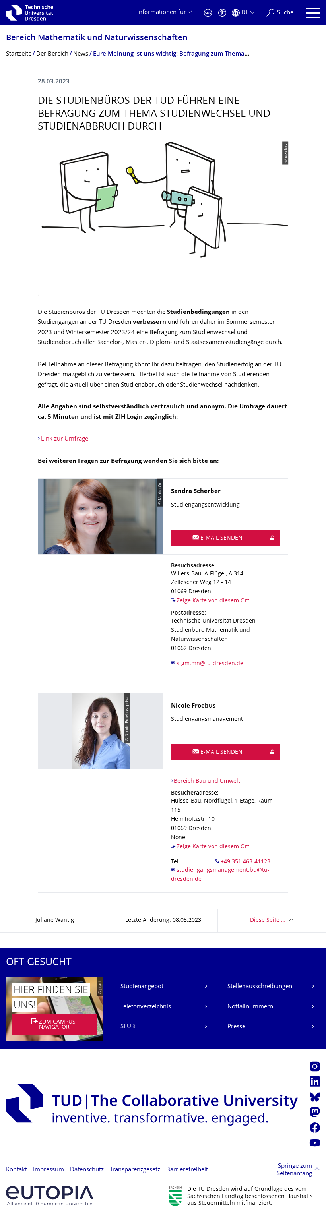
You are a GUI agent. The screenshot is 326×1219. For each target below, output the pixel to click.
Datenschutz (87, 1170)
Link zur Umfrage (64, 439)
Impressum (48, 1170)
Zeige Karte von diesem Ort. (214, 601)
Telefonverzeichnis (145, 1007)
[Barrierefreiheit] (222, 13)
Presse (236, 1027)
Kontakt (16, 1170)
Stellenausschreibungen (259, 987)
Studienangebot (141, 987)
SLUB (127, 1027)
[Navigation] (312, 13)
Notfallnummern (250, 1007)
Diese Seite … (267, 920)
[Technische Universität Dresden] (29, 12)
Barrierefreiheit (187, 1170)
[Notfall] (208, 13)
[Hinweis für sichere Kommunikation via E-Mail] (272, 538)
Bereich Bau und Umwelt (207, 781)
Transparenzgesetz (135, 1170)
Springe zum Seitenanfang (294, 1170)
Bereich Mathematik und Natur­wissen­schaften (97, 38)
